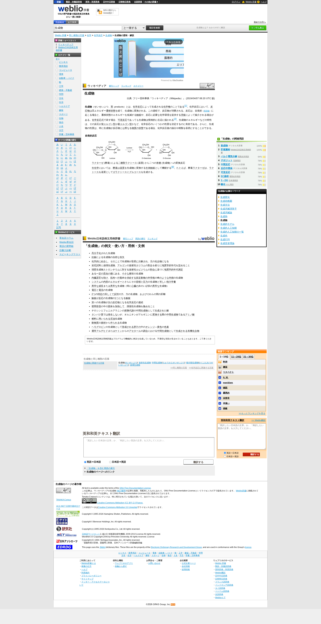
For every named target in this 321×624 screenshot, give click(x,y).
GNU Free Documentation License (135, 488)
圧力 (145, 281)
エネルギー (116, 281)
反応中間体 (227, 168)
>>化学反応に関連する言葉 (201, 368)
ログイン (236, 2)
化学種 (166, 106)
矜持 (225, 361)
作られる (115, 322)
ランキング (126, 86)
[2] (175, 119)
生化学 (95, 168)
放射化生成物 (145, 363)
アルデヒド (102, 331)
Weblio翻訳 (220, 572)
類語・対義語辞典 (74, 2)
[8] (172, 167)
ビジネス (63, 62)
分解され (143, 261)
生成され (159, 310)
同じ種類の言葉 (76, 35)
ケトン (118, 331)
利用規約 (85, 572)
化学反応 (98, 35)
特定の (101, 294)
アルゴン (122, 265)
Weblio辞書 (241, 491)
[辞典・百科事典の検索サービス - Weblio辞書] (73, 11)
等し (161, 281)
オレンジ (150, 327)
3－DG (224, 180)
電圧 (94, 290)
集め (145, 306)
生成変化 (225, 197)
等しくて (109, 294)
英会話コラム (66, 238)
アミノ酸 (190, 314)
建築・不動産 (65, 90)
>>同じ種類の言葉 (179, 368)
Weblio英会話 (66, 242)
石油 (112, 318)
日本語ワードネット (91, 534)
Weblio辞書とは (88, 563)
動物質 (95, 322)
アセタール (135, 331)
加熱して (119, 306)
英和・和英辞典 (92, 2)
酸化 (223, 184)
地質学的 (166, 265)
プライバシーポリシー (91, 576)
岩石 (94, 265)
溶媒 (183, 115)
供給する (131, 277)
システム (96, 281)
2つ (93, 294)
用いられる (104, 318)
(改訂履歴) (121, 491)
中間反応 (225, 164)
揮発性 (130, 306)
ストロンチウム (111, 269)
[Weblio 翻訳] (99, 12)
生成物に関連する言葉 (94, 363)
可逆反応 (122, 120)
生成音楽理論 (227, 243)
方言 (61, 130)
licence (248, 547)
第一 (94, 302)
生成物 (108, 35)
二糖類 (121, 163)
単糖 (158, 163)
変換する (157, 314)
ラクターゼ (97, 163)
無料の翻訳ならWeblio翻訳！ (109, 11)
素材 (103, 322)
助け (105, 277)
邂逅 (225, 367)
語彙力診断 (65, 250)
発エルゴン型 (108, 124)
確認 (225, 387)
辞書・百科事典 (66, 134)
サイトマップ (87, 579)
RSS (173, 604)
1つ (117, 298)
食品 (61, 122)
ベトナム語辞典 (222, 591)
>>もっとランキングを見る (252, 413)
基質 (122, 168)
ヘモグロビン (99, 327)
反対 (116, 294)
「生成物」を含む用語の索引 (101, 468)
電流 (101, 290)
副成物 (224, 145)
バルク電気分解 (229, 156)
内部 (105, 281)
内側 (171, 277)
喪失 (122, 257)
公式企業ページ (189, 563)
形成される (128, 327)
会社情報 (186, 566)
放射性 (132, 265)
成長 (101, 286)
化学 (89, 35)
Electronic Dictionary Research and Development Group (176, 547)
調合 (145, 331)
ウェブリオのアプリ (124, 563)
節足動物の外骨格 (145, 277)
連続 (140, 302)
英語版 (206, 111)
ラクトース (131, 163)
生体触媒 (150, 168)
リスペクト (228, 372)
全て (58, 59)
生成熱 (223, 216)
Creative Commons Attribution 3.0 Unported (117, 507)
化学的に (96, 261)
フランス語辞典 (222, 582)
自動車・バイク (66, 78)
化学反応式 (98, 120)
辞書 (59, 2)
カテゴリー (138, 86)
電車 (61, 74)
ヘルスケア (64, 106)
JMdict (102, 547)
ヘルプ (264, 2)
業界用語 (63, 66)
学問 (61, 94)
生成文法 (225, 204)
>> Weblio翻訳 (258, 420)
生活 (61, 102)
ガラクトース (120, 172)
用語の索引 (140, 238)
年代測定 (178, 269)
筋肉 (112, 277)
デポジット (227, 160)
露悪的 (226, 393)
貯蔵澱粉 (225, 149)
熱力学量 (171, 281)
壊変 (94, 269)
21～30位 (248, 356)
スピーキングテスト (69, 254)
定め (180, 265)
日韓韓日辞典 (125, 2)
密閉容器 (96, 306)
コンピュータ (65, 70)
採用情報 (186, 569)
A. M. (225, 377)
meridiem (228, 382)
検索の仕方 (86, 566)
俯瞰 (225, 408)
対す (124, 269)
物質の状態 (137, 128)
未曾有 (226, 398)
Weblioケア (220, 597)
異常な (95, 286)
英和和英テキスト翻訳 (101, 433)
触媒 (138, 115)
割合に (153, 269)
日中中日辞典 (109, 2)
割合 (150, 265)
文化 (61, 98)
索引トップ (114, 86)
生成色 (223, 235)
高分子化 (96, 253)
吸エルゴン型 (125, 124)
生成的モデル (227, 224)
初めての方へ (260, 22)
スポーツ (63, 114)
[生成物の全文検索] (72, 22)
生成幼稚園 (226, 201)
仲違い (226, 403)
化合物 (158, 261)
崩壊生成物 (109, 265)
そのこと (115, 261)
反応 (101, 298)
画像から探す (121, 566)
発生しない (114, 314)
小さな (125, 273)
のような (164, 277)
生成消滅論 (226, 212)
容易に (134, 261)
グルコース (135, 172)
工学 (61, 86)
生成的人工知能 (228, 228)
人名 (61, 126)
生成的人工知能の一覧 (232, 231)
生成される (182, 331)
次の (110, 302)
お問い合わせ (154, 563)
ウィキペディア (97, 85)
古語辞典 (138, 2)
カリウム (140, 265)
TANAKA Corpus (63, 500)
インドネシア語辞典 (224, 585)
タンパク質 (97, 314)
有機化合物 (193, 331)
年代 (173, 265)
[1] (185, 105)
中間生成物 (142, 310)
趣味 (61, 110)
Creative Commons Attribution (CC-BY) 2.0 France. (120, 503)
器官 (98, 277)
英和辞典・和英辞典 (224, 569)
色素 (166, 327)
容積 (138, 281)
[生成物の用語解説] (60, 22)
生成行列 (225, 239)
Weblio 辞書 (251, 2)
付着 (119, 277)
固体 (110, 306)
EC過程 (225, 176)
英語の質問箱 (66, 246)
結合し (104, 261)
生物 (61, 118)
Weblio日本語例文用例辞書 (104, 238)
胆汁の (137, 327)
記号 (58, 227)
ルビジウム (142, 269)
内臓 (94, 277)
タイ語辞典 (220, 588)
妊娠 (94, 257)
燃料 (94, 318)
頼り (157, 265)
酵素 (115, 168)
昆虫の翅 (108, 273)
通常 (94, 331)
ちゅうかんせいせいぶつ (174, 363)
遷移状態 (110, 110)
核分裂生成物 (192, 363)
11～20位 (236, 356)
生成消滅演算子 (228, 208)
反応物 (116, 302)
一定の (99, 273)
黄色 (159, 327)
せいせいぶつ (131, 363)
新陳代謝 (129, 310)
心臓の (134, 286)
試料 (98, 265)
